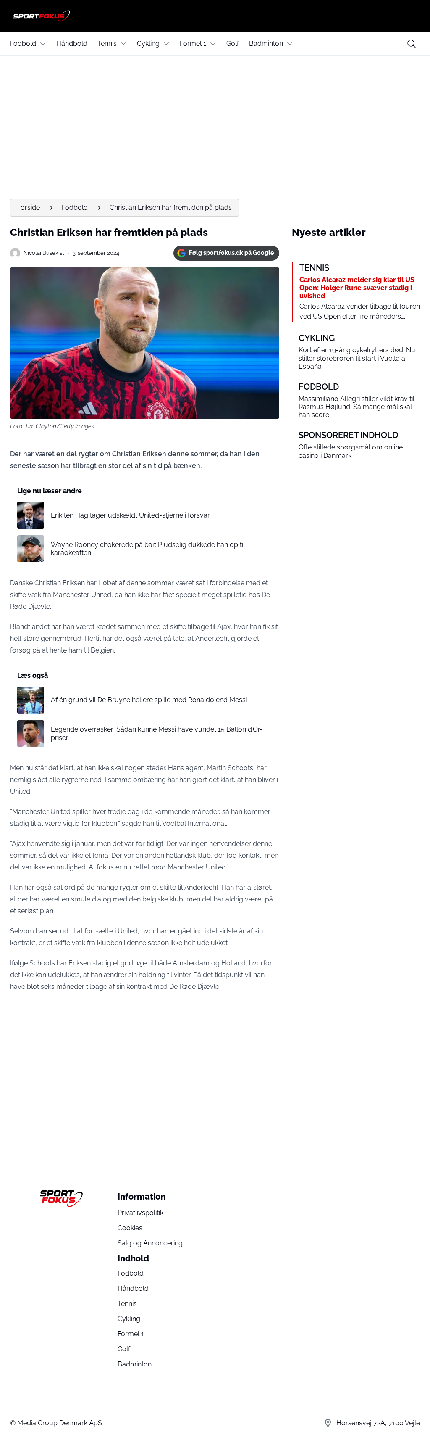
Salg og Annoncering (150, 1243)
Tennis (107, 44)
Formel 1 (193, 44)
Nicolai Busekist (44, 253)
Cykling (148, 44)
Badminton (266, 44)
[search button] (411, 43)
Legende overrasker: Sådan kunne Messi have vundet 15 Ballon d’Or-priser (157, 733)
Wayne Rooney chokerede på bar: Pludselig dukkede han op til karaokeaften (148, 549)
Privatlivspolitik (140, 1213)
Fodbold (23, 44)
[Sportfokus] (215, 16)
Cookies (130, 1228)
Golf (232, 44)
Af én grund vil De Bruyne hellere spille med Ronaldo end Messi (149, 700)
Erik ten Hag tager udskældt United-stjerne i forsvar (130, 515)
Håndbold (71, 44)
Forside (28, 207)
